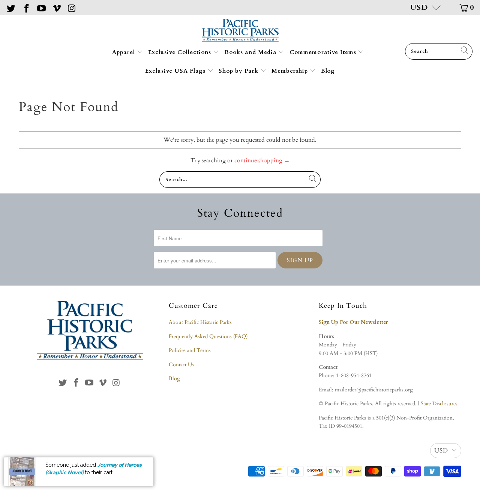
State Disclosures (439, 403)
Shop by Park (239, 71)
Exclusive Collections (180, 52)
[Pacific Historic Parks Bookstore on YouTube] (41, 7)
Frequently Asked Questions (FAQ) (208, 336)
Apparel (124, 52)
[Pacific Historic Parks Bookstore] (240, 31)
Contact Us (181, 364)
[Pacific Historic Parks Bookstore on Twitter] (10, 7)
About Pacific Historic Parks (200, 322)
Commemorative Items (324, 52)
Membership (291, 71)
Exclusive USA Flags (176, 71)
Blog (328, 71)
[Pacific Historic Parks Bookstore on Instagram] (71, 7)
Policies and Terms (190, 350)
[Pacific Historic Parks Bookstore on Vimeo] (56, 7)
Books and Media (251, 52)
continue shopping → (262, 160)
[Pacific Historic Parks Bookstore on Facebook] (25, 7)
